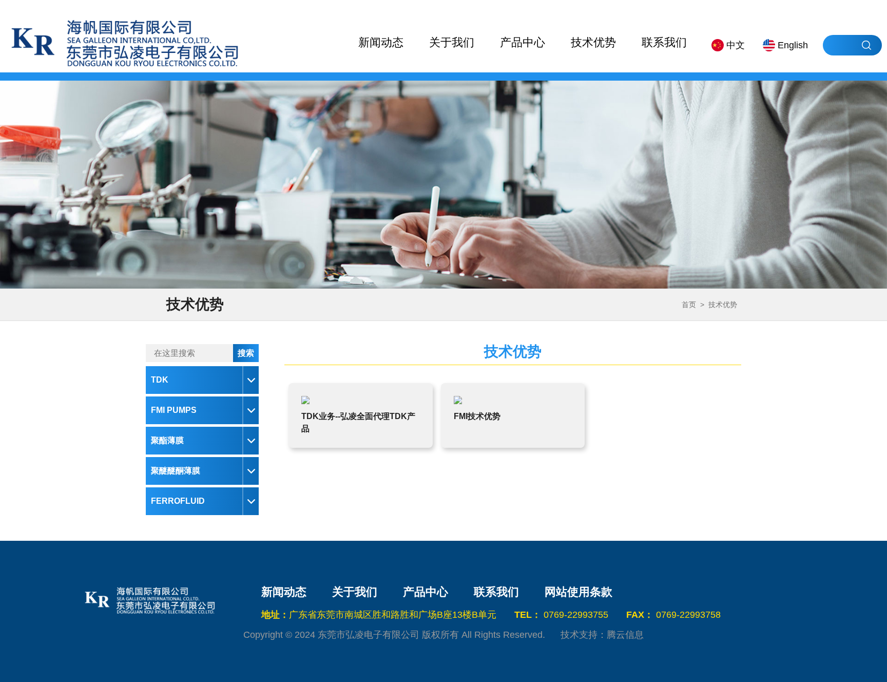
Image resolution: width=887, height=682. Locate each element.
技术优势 (593, 42)
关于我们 (451, 42)
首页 (689, 304)
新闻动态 (380, 42)
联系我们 (664, 42)
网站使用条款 (578, 592)
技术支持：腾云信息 (602, 635)
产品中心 (522, 42)
